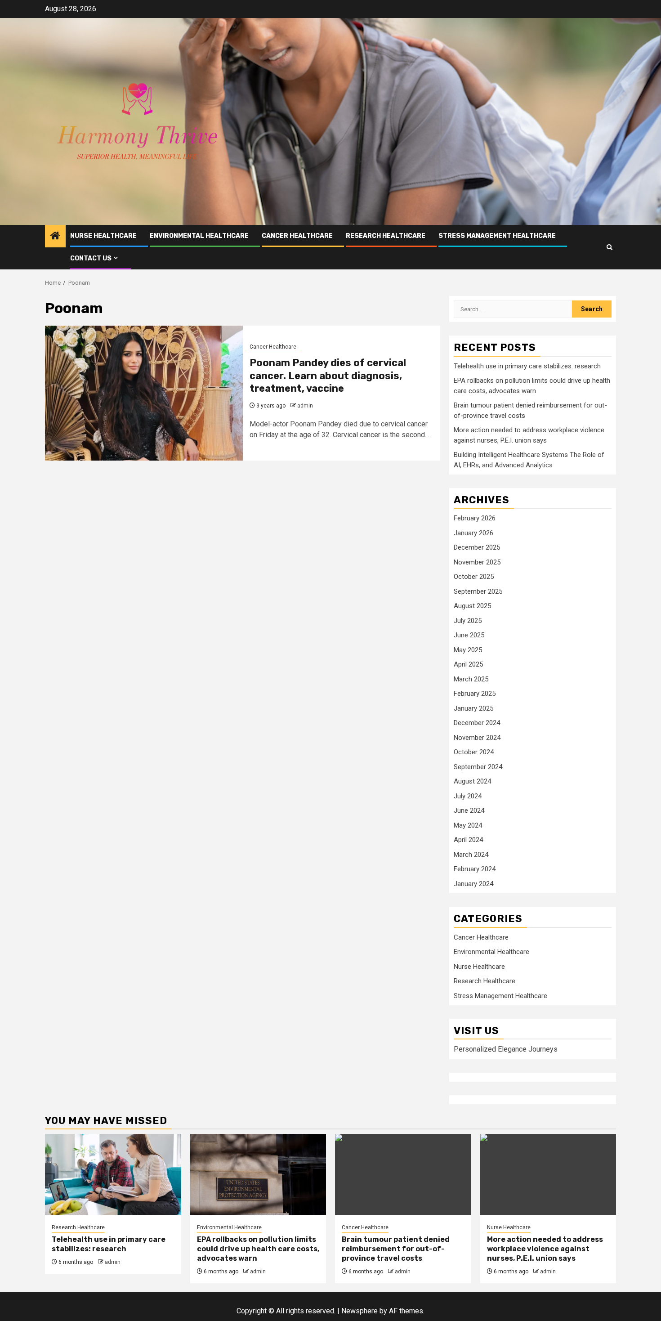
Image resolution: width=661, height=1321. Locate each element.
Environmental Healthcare (199, 236)
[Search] (609, 247)
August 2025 (472, 606)
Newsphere (359, 1311)
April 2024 (468, 840)
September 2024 (478, 767)
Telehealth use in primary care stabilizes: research (527, 366)
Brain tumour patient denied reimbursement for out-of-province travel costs (396, 1249)
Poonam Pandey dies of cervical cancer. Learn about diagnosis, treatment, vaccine (328, 375)
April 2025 (468, 664)
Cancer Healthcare (297, 236)
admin (305, 406)
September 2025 (478, 591)
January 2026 (473, 533)
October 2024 (474, 752)
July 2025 (468, 621)
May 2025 (468, 650)
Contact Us (91, 258)
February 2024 (475, 869)
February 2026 (475, 518)
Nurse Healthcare (103, 236)
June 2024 (469, 810)
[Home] (55, 236)
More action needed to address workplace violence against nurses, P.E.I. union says (545, 1249)
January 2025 (473, 708)
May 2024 (468, 825)
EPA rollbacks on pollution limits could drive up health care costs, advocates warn (258, 1249)
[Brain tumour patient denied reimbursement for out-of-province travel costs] (403, 1174)
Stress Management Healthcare (497, 236)
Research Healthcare (385, 236)
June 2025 (469, 635)
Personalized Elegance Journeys (506, 1049)
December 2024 (477, 723)
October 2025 (474, 577)
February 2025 (475, 694)
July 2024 (468, 796)
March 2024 (471, 855)
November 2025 (477, 562)
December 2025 (477, 547)
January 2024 (473, 884)
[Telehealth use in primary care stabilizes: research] (113, 1174)
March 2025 (471, 679)
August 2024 (472, 781)
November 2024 (477, 738)
